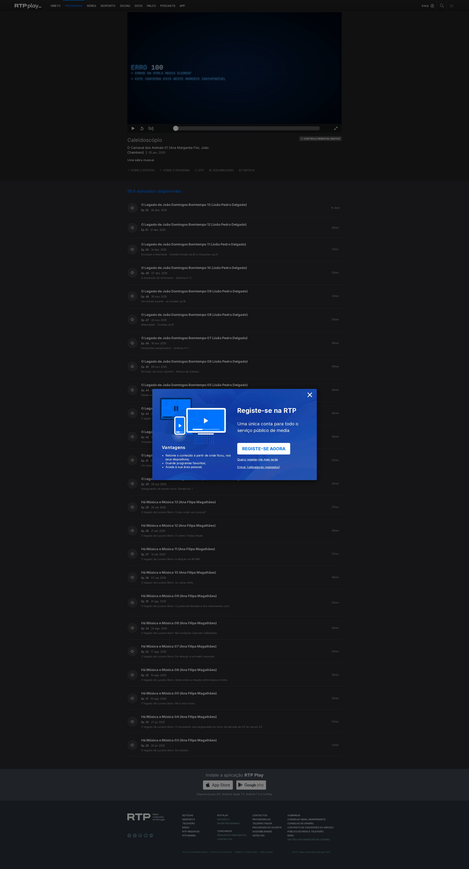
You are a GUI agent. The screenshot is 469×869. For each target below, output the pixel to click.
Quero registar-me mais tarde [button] (257, 459)
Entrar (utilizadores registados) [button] (258, 467)
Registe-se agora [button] (263, 448)
